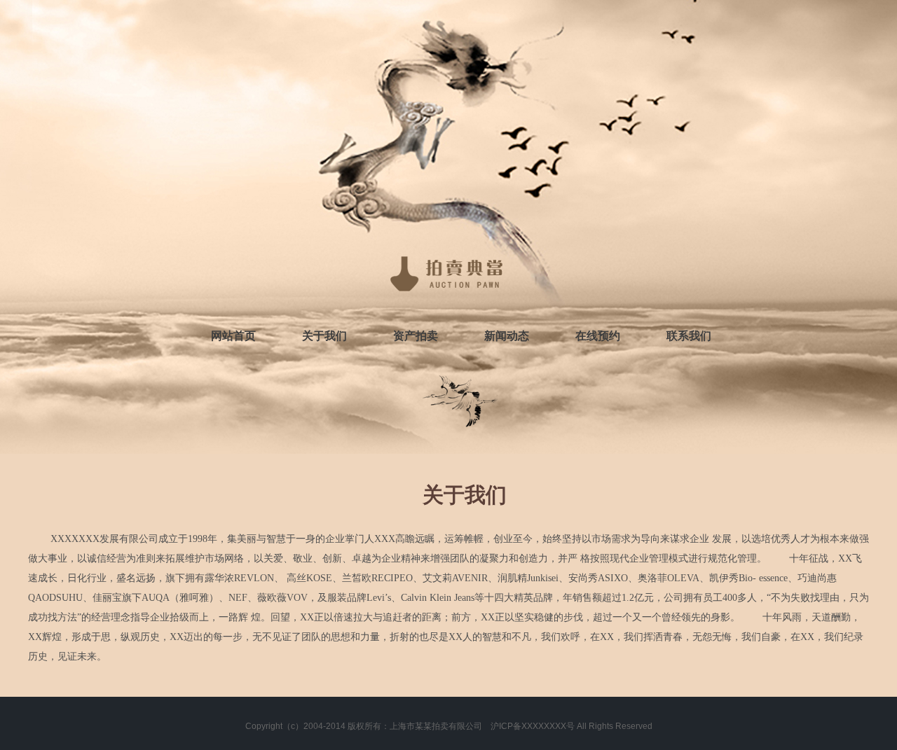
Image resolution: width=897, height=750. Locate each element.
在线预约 (597, 336)
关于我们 (324, 336)
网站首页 (233, 336)
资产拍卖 (415, 336)
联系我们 (688, 336)
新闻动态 (506, 336)
